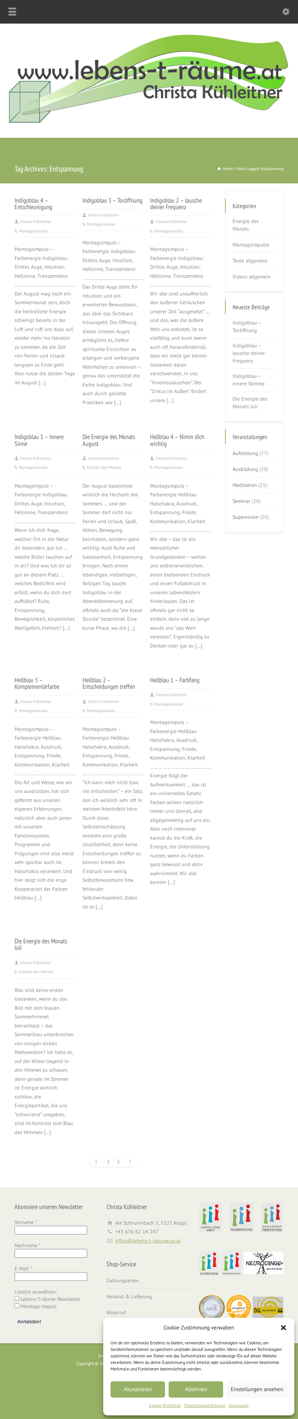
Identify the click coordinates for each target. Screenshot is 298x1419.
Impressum (239, 1405)
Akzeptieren (138, 1389)
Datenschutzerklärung (204, 1405)
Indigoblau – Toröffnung (247, 326)
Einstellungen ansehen (257, 1389)
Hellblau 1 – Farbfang (175, 679)
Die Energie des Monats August (108, 439)
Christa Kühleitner (36, 221)
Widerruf (116, 1312)
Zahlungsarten (122, 1280)
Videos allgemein (252, 276)
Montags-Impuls (38, 1306)
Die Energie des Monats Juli (41, 944)
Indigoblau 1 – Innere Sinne (39, 439)
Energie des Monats (104, 467)
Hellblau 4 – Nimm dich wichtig (177, 439)
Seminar (241, 501)
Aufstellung (245, 453)
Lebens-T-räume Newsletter (50, 1299)
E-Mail (23, 1268)
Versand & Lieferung (129, 1296)
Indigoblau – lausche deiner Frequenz (249, 353)
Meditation (245, 485)
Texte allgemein (250, 260)
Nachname (28, 1245)
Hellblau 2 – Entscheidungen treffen (108, 683)
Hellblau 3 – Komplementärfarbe (37, 683)
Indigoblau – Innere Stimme (249, 380)
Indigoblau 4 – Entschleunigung (33, 203)
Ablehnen (196, 1389)
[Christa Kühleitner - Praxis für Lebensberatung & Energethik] (149, 122)
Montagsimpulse (33, 230)
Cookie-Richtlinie (165, 1405)
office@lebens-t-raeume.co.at (148, 1240)
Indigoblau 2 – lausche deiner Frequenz (176, 203)
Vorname (26, 1222)
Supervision (246, 517)
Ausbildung (245, 469)
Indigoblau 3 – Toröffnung (112, 200)
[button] (283, 1327)
